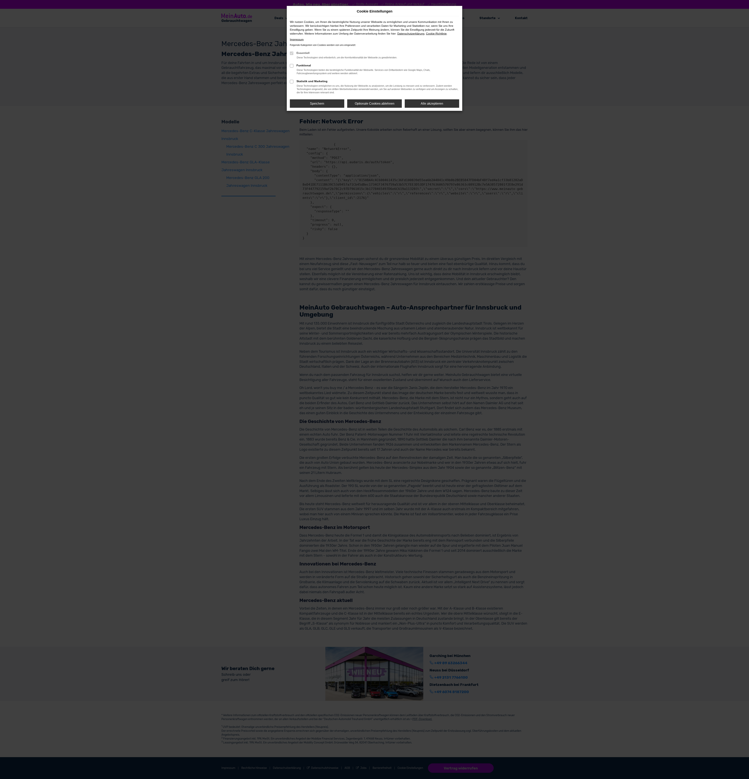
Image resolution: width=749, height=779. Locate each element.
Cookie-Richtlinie (436, 33)
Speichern (317, 103)
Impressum (297, 39)
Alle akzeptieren (432, 103)
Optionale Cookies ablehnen (374, 103)
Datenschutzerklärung (410, 33)
